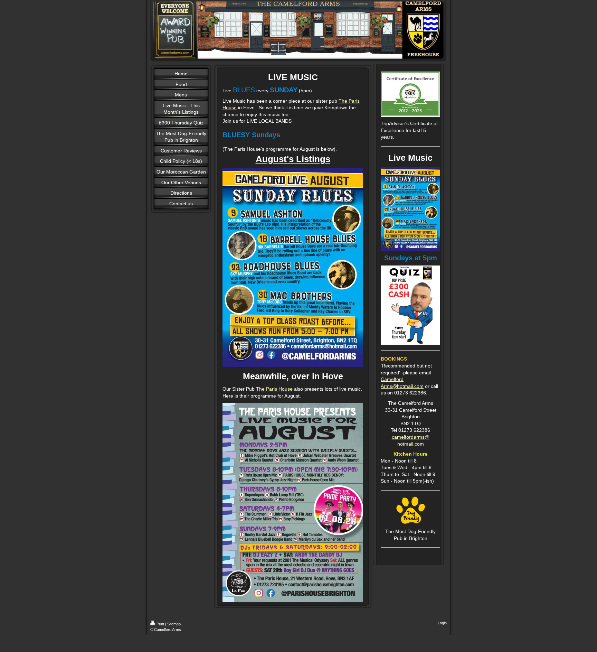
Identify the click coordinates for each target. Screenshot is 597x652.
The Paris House (274, 389)
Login (442, 623)
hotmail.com (410, 444)
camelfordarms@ (410, 437)
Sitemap (174, 624)
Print (160, 624)
